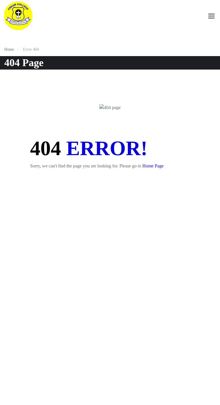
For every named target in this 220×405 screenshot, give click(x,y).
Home (9, 49)
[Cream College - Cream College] (18, 15)
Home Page (153, 165)
